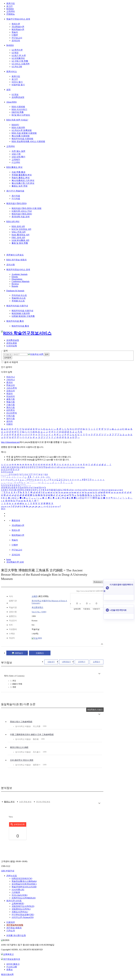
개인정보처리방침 (14, 925)
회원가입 (10, 3)
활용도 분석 (9, 802)
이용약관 (10, 922)
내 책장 (15, 53)
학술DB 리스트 (19, 298)
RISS (40, 638)
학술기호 (10, 402)
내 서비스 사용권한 (21, 64)
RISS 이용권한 (18, 127)
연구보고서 (17, 38)
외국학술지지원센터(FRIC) (24, 884)
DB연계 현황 (18, 112)
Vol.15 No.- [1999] (39, 612)
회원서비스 (11, 71)
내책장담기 (66, 662)
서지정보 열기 (102, 644)
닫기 (3, 509)
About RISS (11, 102)
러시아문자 (11, 413)
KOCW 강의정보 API (21, 229)
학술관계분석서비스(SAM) (24, 887)
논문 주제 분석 (25, 802)
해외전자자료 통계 (15, 321)
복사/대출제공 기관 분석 (23, 180)
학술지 (15, 32)
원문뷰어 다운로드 (15, 255)
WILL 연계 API (18, 232)
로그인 (9, 6)
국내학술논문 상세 (15, 562)
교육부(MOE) (18, 903)
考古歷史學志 (37, 607)
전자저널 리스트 (19, 295)
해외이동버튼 (7, 974)
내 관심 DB (17, 66)
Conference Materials (20, 281)
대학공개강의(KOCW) (22, 878)
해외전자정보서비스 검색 (18, 269)
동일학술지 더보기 (95, 709)
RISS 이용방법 (18, 107)
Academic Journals (19, 274)
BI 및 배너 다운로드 (21, 115)
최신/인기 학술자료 (15, 191)
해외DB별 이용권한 (21, 313)
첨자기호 (10, 407)
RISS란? (15, 125)
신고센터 (16, 162)
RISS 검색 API (18, 226)
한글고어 (10, 385)
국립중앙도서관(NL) (21, 909)
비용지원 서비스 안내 (22, 211)
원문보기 (19, 653)
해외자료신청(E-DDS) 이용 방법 (26, 208)
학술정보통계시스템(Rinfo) (24, 881)
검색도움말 (11, 343)
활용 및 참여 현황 (20, 243)
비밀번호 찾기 (18, 85)
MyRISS (10, 9)
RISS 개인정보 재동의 (16, 260)
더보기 (99, 673)
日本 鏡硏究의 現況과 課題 (21, 760)
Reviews (15, 284)
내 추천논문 (17, 50)
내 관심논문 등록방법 (22, 130)
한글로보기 (98, 582)
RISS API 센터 (12, 221)
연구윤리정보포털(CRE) (23, 914)
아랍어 (9, 424)
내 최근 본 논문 (19, 55)
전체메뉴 (10, 14)
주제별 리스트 (18, 301)
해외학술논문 (18, 29)
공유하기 (81, 662)
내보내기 (51, 662)
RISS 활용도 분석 (14, 167)
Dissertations (17, 279)
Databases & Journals (15, 291)
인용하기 (40, 653)
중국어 (9, 382)
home (8, 559)
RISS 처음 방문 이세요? (17, 120)
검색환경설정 (18, 97)
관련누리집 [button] (11, 876)
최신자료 (16, 196)
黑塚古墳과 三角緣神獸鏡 (21, 722)
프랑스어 (10, 391)
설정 (8, 89)
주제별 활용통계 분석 (22, 175)
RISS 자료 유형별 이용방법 (24, 133)
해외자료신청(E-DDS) (16, 203)
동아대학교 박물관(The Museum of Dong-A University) (49, 602)
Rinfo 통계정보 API (20, 235)
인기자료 (16, 198)
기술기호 (10, 404)
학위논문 (16, 24)
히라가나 (10, 377)
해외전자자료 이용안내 (17, 306)
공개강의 (16, 40)
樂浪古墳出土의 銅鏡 (19, 747)
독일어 (9, 393)
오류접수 (96, 662)
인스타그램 (11, 967)
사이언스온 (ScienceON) (23, 917)
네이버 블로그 (13, 964)
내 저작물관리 (18, 58)
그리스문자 (11, 388)
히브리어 (10, 396)
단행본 (15, 35)
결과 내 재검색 (11, 362)
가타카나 (10, 380)
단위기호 (10, 416)
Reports (15, 286)
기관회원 (16, 892)
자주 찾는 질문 (18, 151)
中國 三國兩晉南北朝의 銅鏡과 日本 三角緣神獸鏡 (32, 734)
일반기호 (10, 418)
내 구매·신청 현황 (20, 61)
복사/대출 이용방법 (21, 136)
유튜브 (9, 969)
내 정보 (15, 94)
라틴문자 (10, 410)
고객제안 (16, 159)
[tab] (9, 802)
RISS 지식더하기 (19, 109)
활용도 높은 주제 (19, 186)
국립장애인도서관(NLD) (23, 906)
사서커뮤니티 (18, 889)
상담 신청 (16, 154)
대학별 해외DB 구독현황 (23, 316)
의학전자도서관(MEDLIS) (24, 898)
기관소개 (10, 930)
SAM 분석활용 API (20, 240)
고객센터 (10, 11)
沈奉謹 (34, 596)
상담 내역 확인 (18, 157)
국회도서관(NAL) (20, 912)
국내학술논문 (18, 27)
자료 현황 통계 (18, 172)
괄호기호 (10, 399)
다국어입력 (11, 346)
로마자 (9, 421)
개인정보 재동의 (14, 928)
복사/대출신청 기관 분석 (23, 183)
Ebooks (15, 277)
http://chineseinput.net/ (10, 442)
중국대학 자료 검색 (21, 216)
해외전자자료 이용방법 (22, 138)
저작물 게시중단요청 (16, 935)
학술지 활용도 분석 (21, 177)
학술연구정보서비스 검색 (18, 19)
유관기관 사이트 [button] (14, 901)
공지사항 (10, 264)
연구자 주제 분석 (43, 802)
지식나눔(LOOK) (19, 895)
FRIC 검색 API (18, 237)
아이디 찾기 (17, 82)
